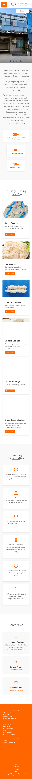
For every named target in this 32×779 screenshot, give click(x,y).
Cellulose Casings (7, 732)
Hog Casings (6, 726)
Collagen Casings (7, 730)
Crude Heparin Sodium (9, 734)
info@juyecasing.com (16, 691)
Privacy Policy (16, 769)
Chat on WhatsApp (8, 742)
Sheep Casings (7, 724)
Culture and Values (8, 716)
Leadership (6, 714)
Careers (16, 764)
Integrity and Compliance (9, 718)
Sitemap (16, 771)
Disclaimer (16, 767)
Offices (5, 740)
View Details (10, 235)
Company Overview (8, 712)
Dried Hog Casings (8, 728)
